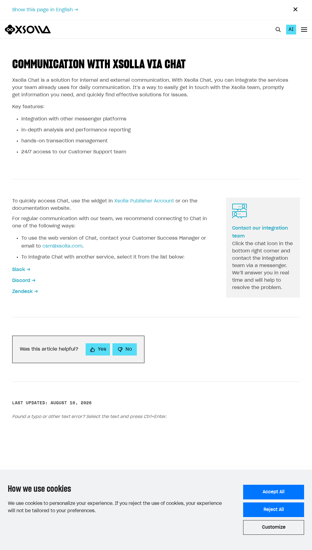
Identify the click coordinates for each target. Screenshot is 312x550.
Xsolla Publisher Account (144, 201)
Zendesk (22, 291)
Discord (21, 280)
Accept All (274, 492)
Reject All (274, 510)
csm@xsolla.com (62, 246)
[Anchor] (192, 63)
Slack (18, 269)
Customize (273, 527)
